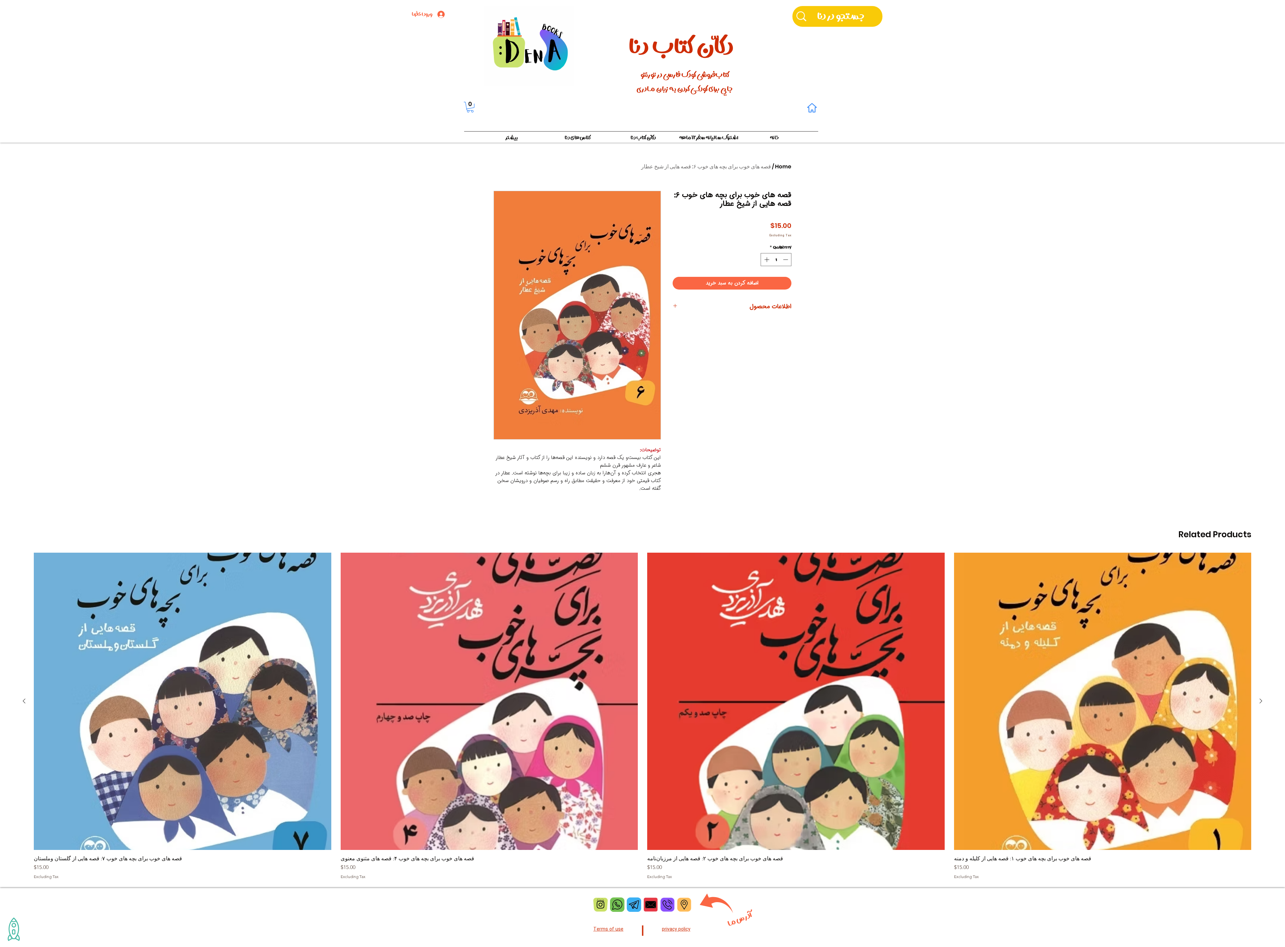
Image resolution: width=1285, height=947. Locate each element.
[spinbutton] (776, 259)
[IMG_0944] (667, 904)
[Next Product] (24, 701)
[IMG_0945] (684, 904)
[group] (642, 716)
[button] (470, 107)
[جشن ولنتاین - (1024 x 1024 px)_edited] (651, 904)
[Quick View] (1103, 701)
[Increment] (766, 259)
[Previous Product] (1261, 701)
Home (783, 166)
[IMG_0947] (600, 904)
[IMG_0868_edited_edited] (617, 904)
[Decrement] (786, 259)
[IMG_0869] (634, 904)
